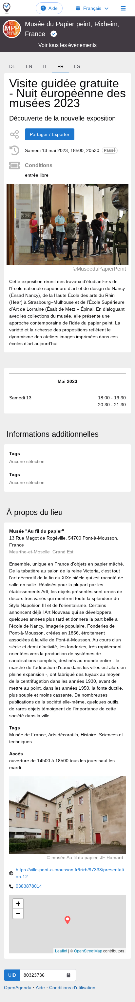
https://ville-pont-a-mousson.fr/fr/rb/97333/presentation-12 (70, 873)
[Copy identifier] (68, 975)
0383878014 (29, 886)
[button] (67, 920)
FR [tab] (60, 66)
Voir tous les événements (67, 45)
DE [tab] (12, 66)
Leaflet (61, 950)
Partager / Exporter (49, 134)
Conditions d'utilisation (72, 987)
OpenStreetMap (88, 950)
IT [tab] (45, 66)
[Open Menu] (123, 8)
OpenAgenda (17, 987)
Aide (53, 8)
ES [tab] (77, 66)
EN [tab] (29, 66)
